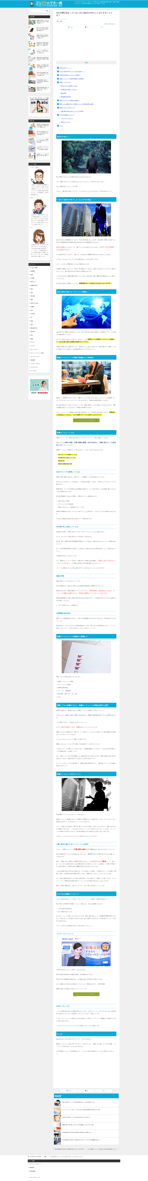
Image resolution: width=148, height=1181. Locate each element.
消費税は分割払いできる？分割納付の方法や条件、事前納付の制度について (43, 22)
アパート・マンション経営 (37, 353)
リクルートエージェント (67, 118)
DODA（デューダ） (66, 122)
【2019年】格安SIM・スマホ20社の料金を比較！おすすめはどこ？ (76, 1117)
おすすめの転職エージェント (67, 114)
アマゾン (33, 342)
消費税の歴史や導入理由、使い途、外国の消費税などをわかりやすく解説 (78, 1124)
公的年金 (33, 313)
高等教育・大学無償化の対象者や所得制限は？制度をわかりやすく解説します (43, 66)
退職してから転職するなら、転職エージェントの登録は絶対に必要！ (77, 104)
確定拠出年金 (34, 328)
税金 (32, 324)
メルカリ (33, 345)
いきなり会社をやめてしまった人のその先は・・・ (72, 71)
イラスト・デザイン (35, 363)
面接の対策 (63, 93)
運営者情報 (32, 1171)
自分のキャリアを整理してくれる (69, 86)
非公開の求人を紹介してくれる (68, 89)
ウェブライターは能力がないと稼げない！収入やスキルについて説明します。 (43, 51)
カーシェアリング (35, 356)
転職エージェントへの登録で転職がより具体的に (72, 78)
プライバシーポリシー (35, 1164)
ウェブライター (34, 367)
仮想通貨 (33, 271)
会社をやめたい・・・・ (66, 67)
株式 (32, 289)
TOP (35, 1156)
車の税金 (33, 296)
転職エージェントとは (65, 82)
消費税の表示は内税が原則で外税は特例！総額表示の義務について (43, 59)
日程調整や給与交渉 (66, 96)
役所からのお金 (34, 303)
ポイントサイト (34, 349)
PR (57, 21)
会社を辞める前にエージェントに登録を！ (70, 75)
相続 (32, 299)
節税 (32, 321)
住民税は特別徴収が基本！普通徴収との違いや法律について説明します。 (43, 89)
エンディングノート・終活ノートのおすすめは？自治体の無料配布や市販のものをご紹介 (81, 1109)
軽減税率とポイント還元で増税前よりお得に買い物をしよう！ (43, 156)
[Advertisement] (86, 45)
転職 (61, 21)
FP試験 (32, 278)
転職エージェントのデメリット (67, 107)
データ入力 (33, 370)
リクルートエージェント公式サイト (86, 420)
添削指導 (33, 360)
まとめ (61, 125)
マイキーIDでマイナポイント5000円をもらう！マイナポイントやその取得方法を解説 (43, 148)
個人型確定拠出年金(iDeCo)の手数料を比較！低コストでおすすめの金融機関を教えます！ (81, 1139)
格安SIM (33, 331)
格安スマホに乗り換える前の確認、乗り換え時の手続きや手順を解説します (43, 29)
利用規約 (32, 1167)
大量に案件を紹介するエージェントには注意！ (72, 111)
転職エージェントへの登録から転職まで (70, 100)
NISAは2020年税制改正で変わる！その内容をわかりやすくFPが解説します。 (43, 74)
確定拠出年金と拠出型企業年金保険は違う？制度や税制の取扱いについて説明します (43, 44)
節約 (32, 292)
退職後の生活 (34, 285)
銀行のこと (33, 281)
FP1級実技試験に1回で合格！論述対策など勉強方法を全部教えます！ (77, 1132)
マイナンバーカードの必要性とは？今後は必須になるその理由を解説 (43, 141)
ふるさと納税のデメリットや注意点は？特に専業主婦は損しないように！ (103, 1149)
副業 (32, 274)
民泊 (32, 335)
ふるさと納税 (34, 267)
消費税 (32, 306)
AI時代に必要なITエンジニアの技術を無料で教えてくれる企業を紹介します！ (78, 1102)
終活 (32, 310)
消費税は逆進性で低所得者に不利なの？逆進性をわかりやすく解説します (43, 36)
